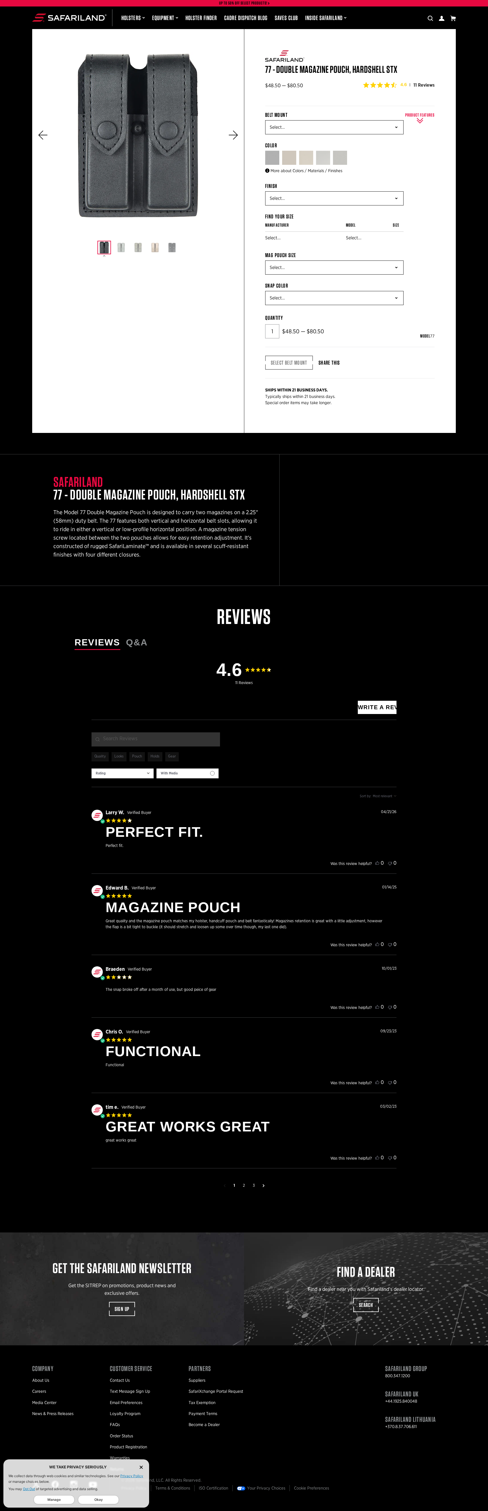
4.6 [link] (403, 84)
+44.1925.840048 (401, 1401)
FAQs (115, 1424)
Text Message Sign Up (130, 1391)
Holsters (131, 17)
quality (100, 756)
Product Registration (128, 1446)
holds (155, 756)
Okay (98, 1499)
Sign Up (122, 1309)
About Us (40, 1380)
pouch (137, 756)
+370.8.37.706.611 (401, 1426)
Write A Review (377, 707)
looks (119, 756)
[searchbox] (155, 739)
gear (172, 756)
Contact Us (120, 1380)
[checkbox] (187, 773)
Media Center (44, 1402)
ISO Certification (213, 1488)
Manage (54, 1499)
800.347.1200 (397, 1375)
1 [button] (234, 1186)
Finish (271, 186)
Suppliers (197, 1380)
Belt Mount (276, 114)
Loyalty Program (125, 1413)
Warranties (120, 1457)
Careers (39, 1391)
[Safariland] (69, 18)
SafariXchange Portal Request (216, 1391)
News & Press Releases (52, 1413)
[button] (42, 135)
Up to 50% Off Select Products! (243, 3)
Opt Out (29, 1489)
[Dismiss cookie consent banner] (141, 1467)
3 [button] (254, 1186)
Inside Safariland (324, 17)
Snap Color (276, 285)
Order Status (121, 1435)
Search (366, 1305)
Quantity (274, 317)
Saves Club (286, 17)
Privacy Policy (131, 1476)
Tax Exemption (202, 1402)
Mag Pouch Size (280, 255)
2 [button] (244, 1186)
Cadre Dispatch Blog (245, 17)
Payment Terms (203, 1413)
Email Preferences (126, 1402)
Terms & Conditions (172, 1488)
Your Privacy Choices (266, 1488)
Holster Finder (201, 17)
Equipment (163, 17)
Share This (329, 362)
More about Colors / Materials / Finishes (306, 170)
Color (271, 145)
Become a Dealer (204, 1424)
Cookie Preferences (311, 1488)
